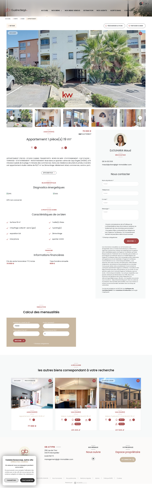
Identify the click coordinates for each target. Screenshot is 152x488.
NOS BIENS (55, 10)
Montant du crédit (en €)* (21, 322)
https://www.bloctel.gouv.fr (119, 280)
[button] (140, 118)
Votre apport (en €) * (20, 330)
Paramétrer (11, 480)
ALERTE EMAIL (115, 10)
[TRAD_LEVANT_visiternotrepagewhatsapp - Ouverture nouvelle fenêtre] (93, 458)
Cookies (119, 478)
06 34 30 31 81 (107, 161)
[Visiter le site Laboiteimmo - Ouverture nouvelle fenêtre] (80, 483)
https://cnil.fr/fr (106, 269)
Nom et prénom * (108, 180)
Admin (97, 478)
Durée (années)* (48, 322)
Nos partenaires (71, 478)
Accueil (44, 10)
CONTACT (128, 10)
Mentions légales (85, 478)
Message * (105, 209)
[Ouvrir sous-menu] (61, 10)
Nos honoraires (57, 478)
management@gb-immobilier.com (58, 459)
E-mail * (104, 199)
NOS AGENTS (102, 10)
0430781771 (49, 456)
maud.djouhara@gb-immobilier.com (117, 164)
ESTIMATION (88, 10)
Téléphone (105, 190)
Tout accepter (27, 480)
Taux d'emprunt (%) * (50, 330)
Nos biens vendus (72, 10)
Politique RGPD (108, 478)
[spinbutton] (56, 333)
